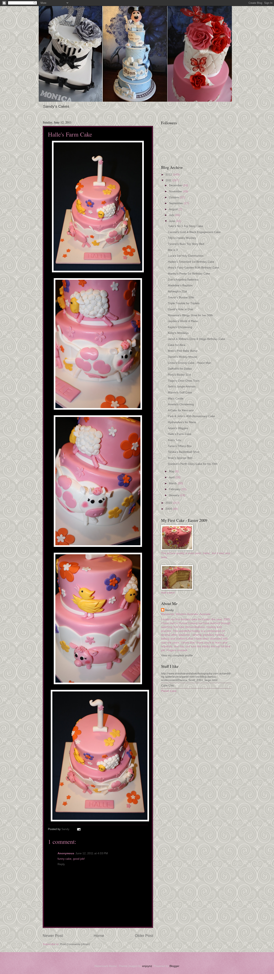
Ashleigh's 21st (177, 291)
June (172, 221)
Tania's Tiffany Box (180, 446)
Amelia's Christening (181, 404)
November (176, 191)
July (172, 215)
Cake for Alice (176, 345)
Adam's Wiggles (178, 428)
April (172, 477)
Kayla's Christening (180, 327)
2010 (169, 502)
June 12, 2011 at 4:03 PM (91, 853)
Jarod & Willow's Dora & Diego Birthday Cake (196, 339)
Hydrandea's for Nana (182, 422)
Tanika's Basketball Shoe (183, 451)
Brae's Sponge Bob (180, 457)
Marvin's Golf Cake (180, 392)
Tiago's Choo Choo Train (183, 380)
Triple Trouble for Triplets (184, 303)
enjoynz (147, 966)
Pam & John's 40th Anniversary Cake (191, 416)
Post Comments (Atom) (75, 944)
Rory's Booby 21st (179, 374)
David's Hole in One (180, 309)
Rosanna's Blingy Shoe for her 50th (190, 315)
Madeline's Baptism (180, 285)
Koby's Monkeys (178, 332)
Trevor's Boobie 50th (181, 297)
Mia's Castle (175, 398)
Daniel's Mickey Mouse (182, 356)
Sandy (169, 610)
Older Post (144, 935)
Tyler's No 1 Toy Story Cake (185, 226)
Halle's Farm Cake (179, 434)
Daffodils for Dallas (180, 368)
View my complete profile (177, 655)
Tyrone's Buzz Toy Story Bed (186, 243)
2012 (169, 174)
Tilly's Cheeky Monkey (182, 237)
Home (99, 935)
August (174, 209)
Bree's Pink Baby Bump (183, 350)
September (176, 203)
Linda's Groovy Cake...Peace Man (189, 362)
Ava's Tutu (174, 440)
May (172, 471)
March (173, 483)
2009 (169, 508)
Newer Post (53, 935)
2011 (168, 180)
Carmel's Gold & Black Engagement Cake (194, 232)
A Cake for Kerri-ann (181, 410)
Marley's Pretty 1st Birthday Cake (189, 273)
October (174, 197)
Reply (61, 864)
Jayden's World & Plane (183, 321)
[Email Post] (79, 829)
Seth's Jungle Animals (182, 386)
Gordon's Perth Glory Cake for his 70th (192, 463)
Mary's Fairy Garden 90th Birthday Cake (193, 267)
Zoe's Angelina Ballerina (183, 279)
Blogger (174, 966)
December (176, 185)
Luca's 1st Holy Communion (185, 255)
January (174, 495)
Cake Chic (167, 685)
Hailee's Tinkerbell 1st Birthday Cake (191, 261)
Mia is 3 (173, 249)
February (175, 489)
